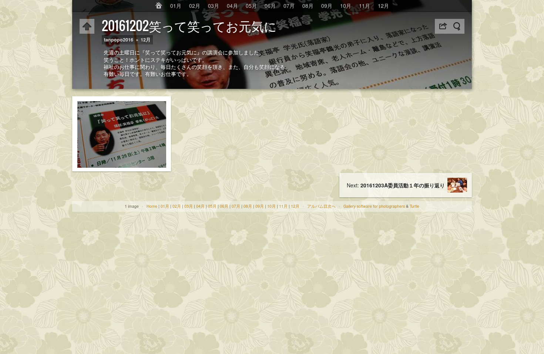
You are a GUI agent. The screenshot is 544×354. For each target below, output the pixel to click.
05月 (251, 5)
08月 (307, 5)
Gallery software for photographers (374, 206)
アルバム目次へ (321, 206)
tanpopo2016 (118, 39)
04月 (232, 5)
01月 (175, 5)
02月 (194, 5)
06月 (270, 5)
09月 (326, 5)
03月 (213, 5)
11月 (364, 5)
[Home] (158, 5)
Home (152, 206)
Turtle (414, 206)
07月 (289, 5)
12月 (383, 5)
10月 (345, 5)
